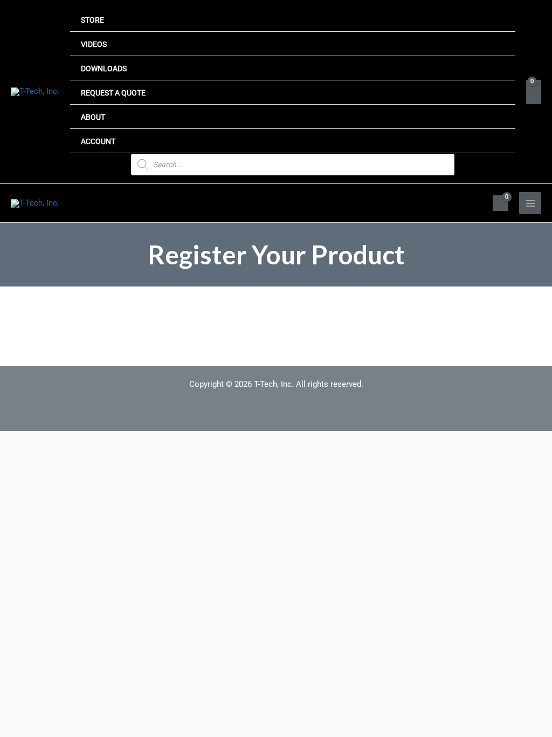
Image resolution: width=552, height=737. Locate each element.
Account (98, 141)
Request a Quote (113, 92)
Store (92, 20)
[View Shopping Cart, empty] (533, 92)
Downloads (104, 68)
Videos (94, 44)
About (93, 117)
